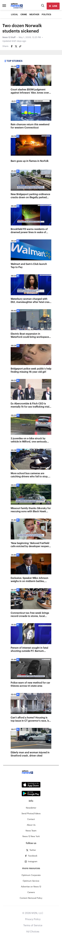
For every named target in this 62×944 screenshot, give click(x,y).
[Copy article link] (20, 46)
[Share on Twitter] (16, 46)
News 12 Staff (8, 37)
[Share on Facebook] (12, 46)
